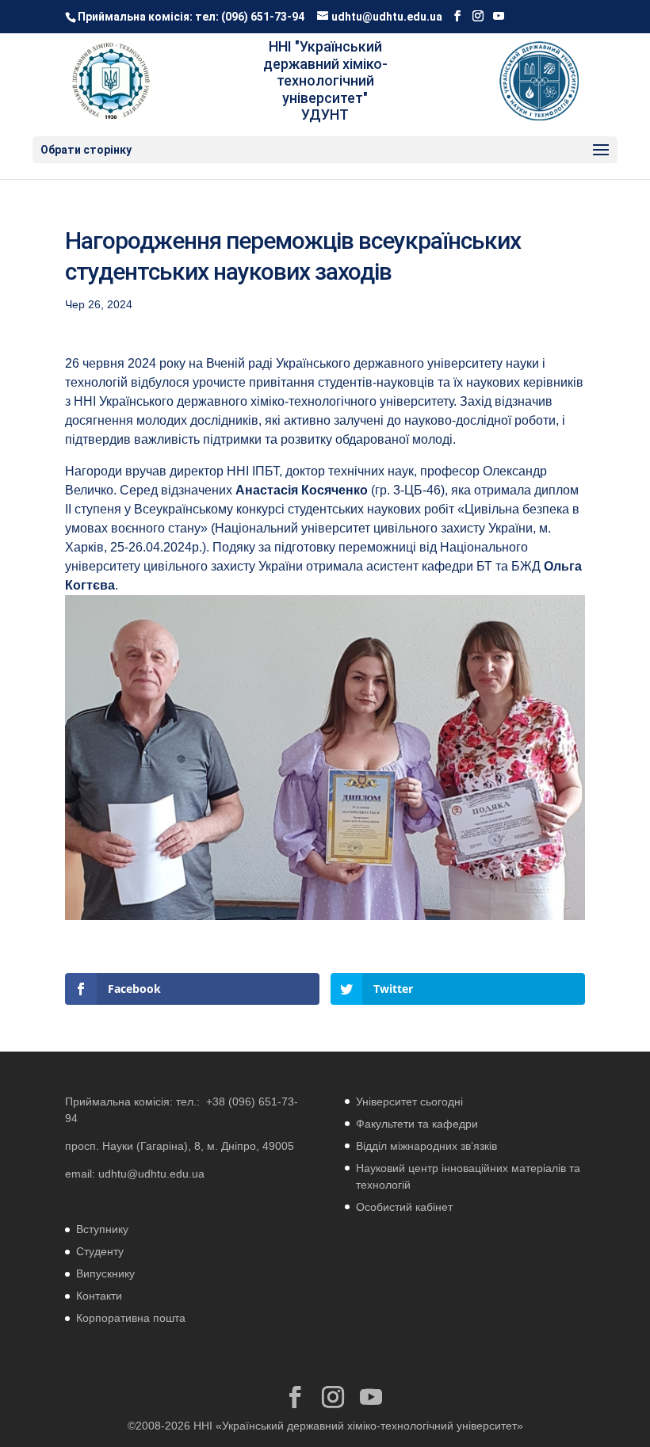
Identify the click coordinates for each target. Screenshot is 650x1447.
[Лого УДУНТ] (539, 80)
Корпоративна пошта (130, 1317)
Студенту (100, 1251)
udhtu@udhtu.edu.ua (151, 1173)
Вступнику (102, 1229)
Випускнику (105, 1273)
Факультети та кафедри (417, 1123)
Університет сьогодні (409, 1101)
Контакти (99, 1295)
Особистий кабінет (404, 1207)
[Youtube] (498, 16)
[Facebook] (457, 16)
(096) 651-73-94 (262, 16)
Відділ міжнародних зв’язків (426, 1146)
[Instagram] (478, 16)
